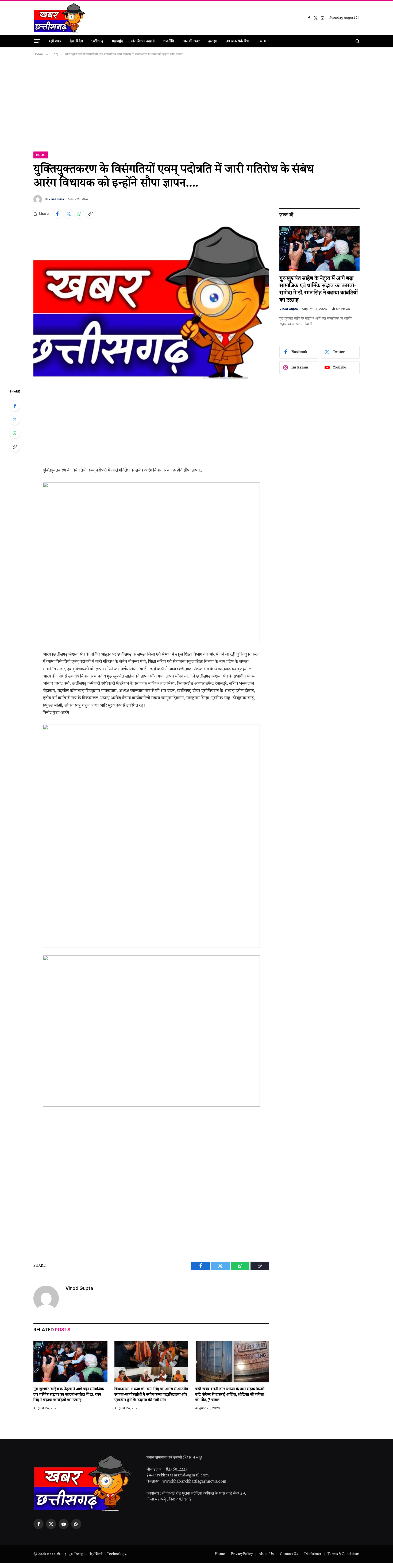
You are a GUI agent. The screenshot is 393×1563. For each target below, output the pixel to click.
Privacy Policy (242, 1554)
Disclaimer (312, 1554)
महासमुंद (117, 40)
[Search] (357, 41)
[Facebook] (14, 406)
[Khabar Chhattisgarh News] (59, 18)
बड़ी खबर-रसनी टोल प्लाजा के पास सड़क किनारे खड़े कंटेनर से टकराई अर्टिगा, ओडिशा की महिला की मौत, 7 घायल (230, 1394)
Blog (40, 155)
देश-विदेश (76, 40)
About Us (266, 1554)
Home (220, 1554)
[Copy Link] (90, 214)
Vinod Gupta (56, 198)
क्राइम (212, 40)
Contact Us (289, 1554)
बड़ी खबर (55, 40)
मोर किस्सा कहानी (143, 40)
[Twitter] (14, 419)
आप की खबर (191, 40)
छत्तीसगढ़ (97, 40)
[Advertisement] (196, 102)
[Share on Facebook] (57, 214)
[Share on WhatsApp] (79, 214)
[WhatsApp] (14, 433)
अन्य (263, 40)
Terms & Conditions (344, 1554)
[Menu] (37, 41)
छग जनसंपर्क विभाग (238, 40)
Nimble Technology (110, 1554)
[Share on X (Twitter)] (68, 214)
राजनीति (168, 40)
